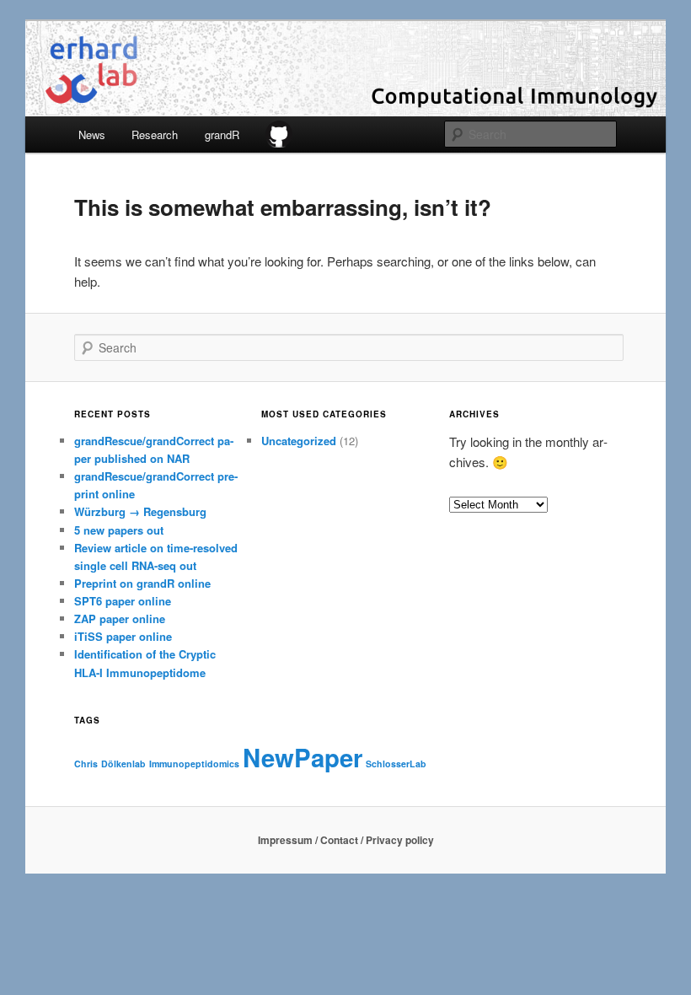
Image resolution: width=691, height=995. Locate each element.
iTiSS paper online (123, 636)
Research (154, 134)
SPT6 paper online (122, 601)
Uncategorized (298, 441)
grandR (222, 134)
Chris (86, 763)
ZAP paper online (119, 618)
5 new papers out (118, 530)
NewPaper (302, 757)
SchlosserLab (396, 763)
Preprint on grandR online (142, 583)
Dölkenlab (123, 763)
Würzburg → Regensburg (140, 511)
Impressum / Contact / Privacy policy (346, 839)
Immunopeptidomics (194, 763)
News (91, 134)
